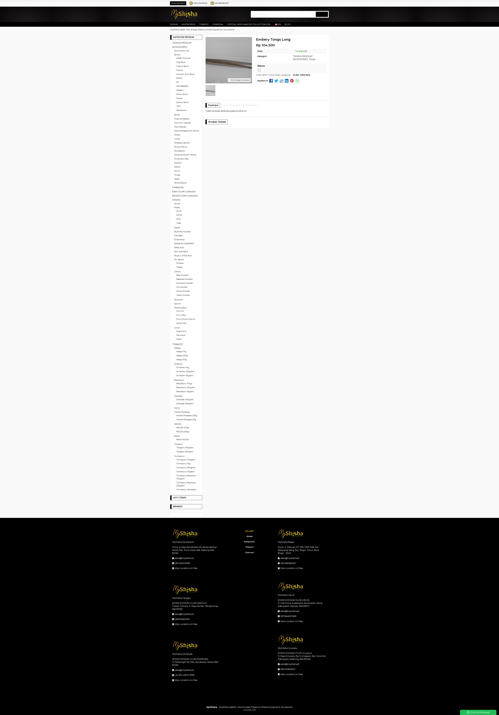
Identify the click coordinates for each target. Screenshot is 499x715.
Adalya (177, 348)
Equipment (249, 542)
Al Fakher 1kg (182, 367)
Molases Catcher (182, 143)
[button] (322, 14)
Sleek (179, 339)
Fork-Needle (180, 127)
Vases (176, 179)
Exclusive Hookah (184, 283)
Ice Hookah (181, 287)
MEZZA (177, 424)
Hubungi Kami (178, 3)
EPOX (179, 215)
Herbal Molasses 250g (186, 415)
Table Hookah (183, 295)
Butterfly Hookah (182, 231)
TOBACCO (204, 24)
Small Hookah (183, 291)
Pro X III (180, 311)
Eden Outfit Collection (184, 191)
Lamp (177, 139)
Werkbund (181, 110)
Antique (180, 263)
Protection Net (181, 159)
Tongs (312, 59)
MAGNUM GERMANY (184, 243)
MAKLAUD (179, 247)
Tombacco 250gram (186, 467)
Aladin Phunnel (183, 58)
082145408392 (200, 3)
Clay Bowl (181, 62)
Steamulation (180, 308)
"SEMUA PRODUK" (302, 56)
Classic (179, 267)
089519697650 (182, 619)
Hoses (177, 135)
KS (177, 82)
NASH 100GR (182, 439)
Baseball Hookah (184, 279)
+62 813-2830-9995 (185, 675)
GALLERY (249, 531)
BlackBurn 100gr (184, 383)
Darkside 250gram (184, 403)
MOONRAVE (182, 86)
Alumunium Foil (181, 51)
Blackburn (179, 380)
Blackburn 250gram (185, 387)
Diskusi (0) (251, 105)
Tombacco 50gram (185, 471)
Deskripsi (213, 105)
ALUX (178, 211)
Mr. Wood (178, 259)
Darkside (178, 235)
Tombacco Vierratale (186, 489)
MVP (178, 219)
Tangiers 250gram (184, 451)
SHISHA (174, 24)
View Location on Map (185, 568)
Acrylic (177, 203)
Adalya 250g (182, 355)
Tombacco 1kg (183, 463)
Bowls (177, 55)
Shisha (249, 536)
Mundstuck (179, 151)
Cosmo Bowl (182, 66)
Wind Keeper (180, 183)
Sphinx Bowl (182, 102)
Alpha (177, 227)
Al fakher (178, 364)
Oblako (179, 90)
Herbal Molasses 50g (186, 419)
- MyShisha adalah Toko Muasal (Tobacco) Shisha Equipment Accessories (249, 707)
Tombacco (179, 456)
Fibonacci (180, 335)
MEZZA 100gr (182, 427)
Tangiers (178, 444)
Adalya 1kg (181, 351)
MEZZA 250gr (182, 431)
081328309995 (182, 563)
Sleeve (177, 167)
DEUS (177, 408)
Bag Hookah (182, 275)
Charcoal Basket (182, 119)
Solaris (179, 98)
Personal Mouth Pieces (185, 155)
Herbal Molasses (182, 412)
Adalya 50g (181, 359)
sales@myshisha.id (184, 558)
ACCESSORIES (188, 24)
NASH (177, 436)
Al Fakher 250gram (185, 371)
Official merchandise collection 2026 (248, 24)
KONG (179, 78)
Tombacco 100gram (186, 460)
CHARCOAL (218, 24)
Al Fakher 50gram (184, 375)
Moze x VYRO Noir (183, 256)
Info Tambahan (232, 105)
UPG (178, 106)
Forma (179, 70)
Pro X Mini (181, 315)
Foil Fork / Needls (182, 123)
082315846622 (288, 669)
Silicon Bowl (182, 94)
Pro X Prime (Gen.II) (185, 319)
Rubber (178, 163)
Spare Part (181, 323)
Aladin (177, 207)
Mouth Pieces (180, 147)
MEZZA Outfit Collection (185, 196)
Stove (177, 171)
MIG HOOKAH (181, 251)
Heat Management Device (186, 131)
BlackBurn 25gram (185, 391)
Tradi (178, 223)
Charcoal (249, 552)
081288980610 (222, 3)
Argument (181, 331)
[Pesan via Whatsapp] (319, 3)
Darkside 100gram (184, 399)
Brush (177, 115)
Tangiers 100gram (184, 447)
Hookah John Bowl (185, 74)
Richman (178, 300)
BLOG (287, 24)
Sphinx (177, 304)
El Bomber (179, 239)
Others (177, 271)
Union (177, 328)
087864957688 (288, 616)
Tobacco (249, 547)
